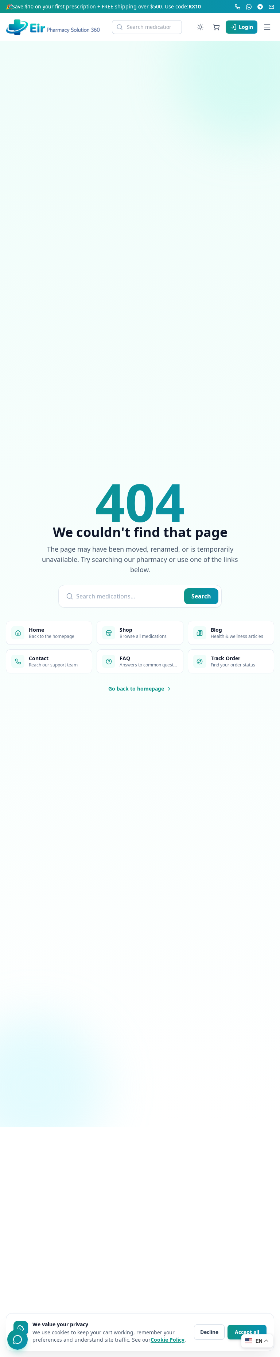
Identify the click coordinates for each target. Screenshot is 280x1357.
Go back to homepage (136, 688)
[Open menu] (267, 27)
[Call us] (237, 7)
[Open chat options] (17, 1339)
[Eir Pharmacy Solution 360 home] (53, 27)
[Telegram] (260, 7)
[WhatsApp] (249, 7)
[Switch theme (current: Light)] (200, 27)
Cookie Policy (167, 1339)
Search (201, 596)
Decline (209, 1331)
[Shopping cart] (216, 27)
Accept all (247, 1331)
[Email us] (271, 7)
